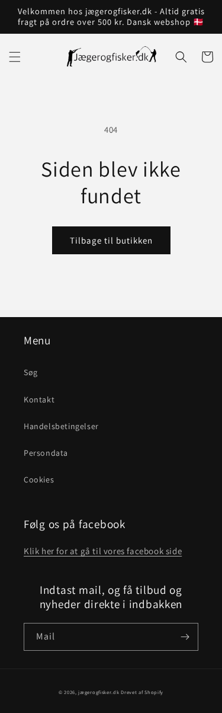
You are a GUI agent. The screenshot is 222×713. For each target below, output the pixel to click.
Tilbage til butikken (111, 240)
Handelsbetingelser (61, 426)
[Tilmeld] (185, 637)
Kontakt (39, 399)
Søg (31, 372)
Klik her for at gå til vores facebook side (103, 551)
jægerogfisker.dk (98, 692)
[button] (15, 57)
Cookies (39, 479)
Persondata (46, 452)
